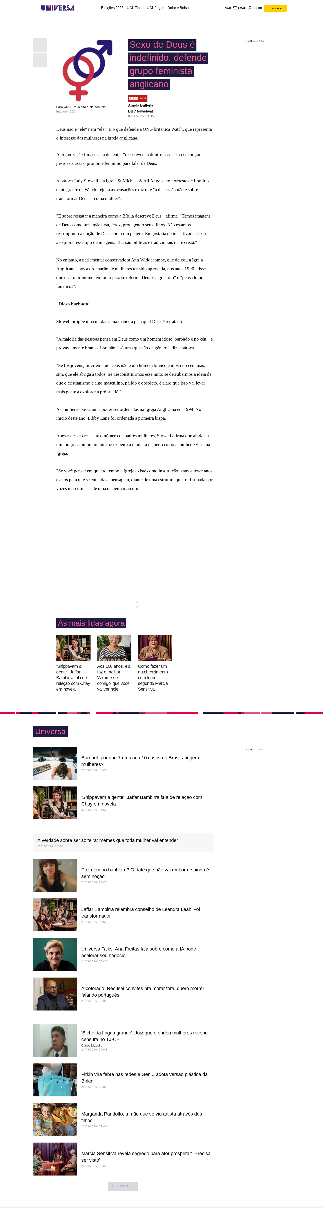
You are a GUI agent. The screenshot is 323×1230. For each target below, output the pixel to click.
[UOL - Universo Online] (78, 8)
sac (228, 8)
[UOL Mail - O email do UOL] (239, 8)
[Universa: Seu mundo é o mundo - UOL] (57, 8)
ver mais (120, 1186)
